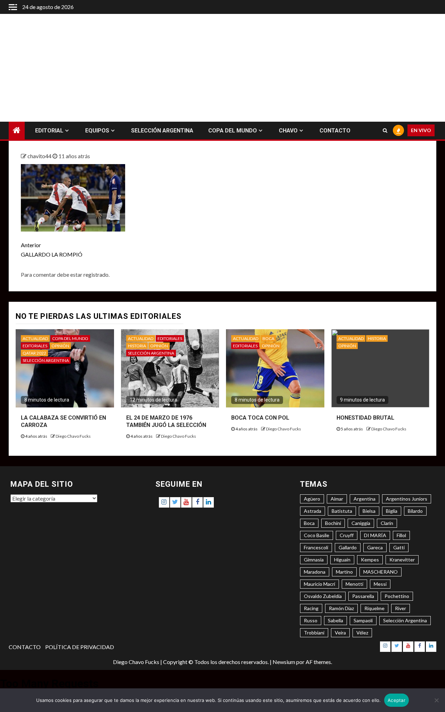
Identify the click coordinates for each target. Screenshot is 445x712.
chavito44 (39, 156)
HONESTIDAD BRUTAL (365, 417)
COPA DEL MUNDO (232, 130)
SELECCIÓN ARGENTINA (162, 130)
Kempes (370, 560)
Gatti (399, 547)
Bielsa (369, 511)
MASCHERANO (380, 572)
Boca (309, 523)
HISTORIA (137, 345)
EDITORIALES (35, 345)
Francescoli (316, 547)
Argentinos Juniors (406, 499)
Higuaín (342, 560)
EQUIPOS (97, 130)
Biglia (391, 511)
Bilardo (415, 511)
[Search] (385, 130)
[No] (436, 700)
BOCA (268, 338)
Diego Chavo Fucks (73, 436)
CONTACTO (334, 130)
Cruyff (347, 535)
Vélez (362, 633)
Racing (311, 608)
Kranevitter (402, 560)
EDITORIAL (49, 130)
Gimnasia (314, 560)
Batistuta (342, 511)
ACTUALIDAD (35, 338)
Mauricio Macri (319, 584)
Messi (380, 584)
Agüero (312, 499)
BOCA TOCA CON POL (260, 417)
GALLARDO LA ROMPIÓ (51, 250)
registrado (95, 274)
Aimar (337, 499)
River (400, 608)
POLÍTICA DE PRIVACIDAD (79, 647)
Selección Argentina (405, 620)
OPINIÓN (60, 345)
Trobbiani (314, 633)
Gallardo (348, 547)
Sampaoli (363, 620)
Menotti (354, 584)
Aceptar (396, 700)
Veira (340, 633)
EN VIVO (421, 131)
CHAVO (288, 130)
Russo (310, 620)
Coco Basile (316, 535)
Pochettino (397, 596)
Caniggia (360, 523)
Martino (344, 572)
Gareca (375, 547)
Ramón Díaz (341, 608)
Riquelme (374, 608)
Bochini (333, 523)
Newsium (284, 661)
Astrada (312, 511)
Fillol (401, 535)
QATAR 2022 (34, 353)
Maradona (314, 572)
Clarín (387, 523)
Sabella (335, 620)
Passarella (363, 596)
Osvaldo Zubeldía (323, 596)
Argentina (364, 499)
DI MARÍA (375, 535)
